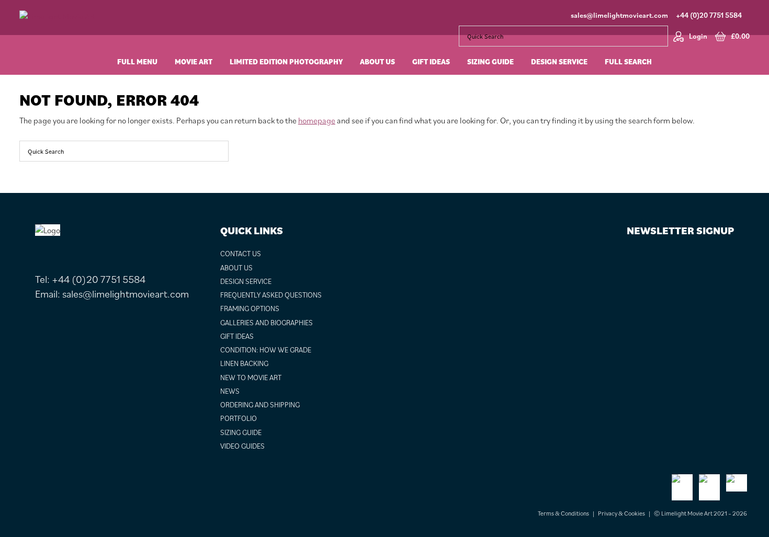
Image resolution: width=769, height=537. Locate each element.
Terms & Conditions (563, 513)
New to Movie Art (250, 377)
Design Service (246, 281)
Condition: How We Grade (265, 350)
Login (698, 36)
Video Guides (242, 446)
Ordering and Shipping (260, 404)
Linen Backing (244, 363)
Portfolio (238, 418)
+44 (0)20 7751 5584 (709, 15)
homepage (316, 120)
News (230, 391)
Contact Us (240, 253)
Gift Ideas (237, 336)
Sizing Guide (241, 432)
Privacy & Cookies (621, 513)
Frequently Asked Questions (271, 295)
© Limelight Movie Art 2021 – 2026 (700, 513)
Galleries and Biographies (266, 322)
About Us (236, 267)
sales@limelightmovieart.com (619, 15)
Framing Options (249, 308)
